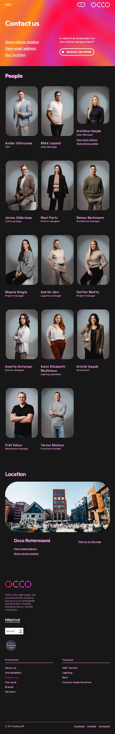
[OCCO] (100, 4)
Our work (10, 682)
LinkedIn (91, 726)
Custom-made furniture (76, 682)
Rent (65, 677)
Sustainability (13, 672)
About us (10, 668)
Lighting (67, 672)
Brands (9, 687)
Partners (10, 691)
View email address (20, 48)
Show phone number (22, 42)
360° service (69, 668)
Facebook (79, 726)
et (81, 4)
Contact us (12, 677)
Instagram (104, 726)
